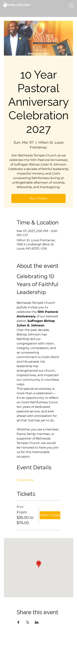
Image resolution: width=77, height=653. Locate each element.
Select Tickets (50, 515)
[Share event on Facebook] (18, 622)
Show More (25, 480)
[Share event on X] (27, 622)
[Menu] (71, 5)
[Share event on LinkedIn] (36, 622)
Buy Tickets (38, 198)
